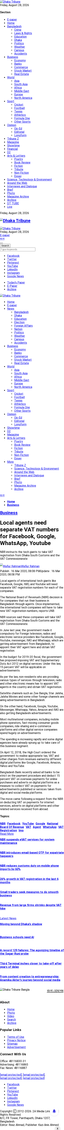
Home (11, 23)
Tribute (18, 169)
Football (19, 108)
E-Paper (12, 286)
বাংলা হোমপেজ (55, 991)
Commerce (21, 67)
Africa (18, 87)
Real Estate (21, 74)
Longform (20, 135)
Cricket (18, 104)
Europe (18, 94)
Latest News (8, 918)
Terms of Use (15, 1037)
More (10, 462)
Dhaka (18, 40)
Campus (19, 50)
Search (11, 1019)
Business (12, 57)
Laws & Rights (23, 33)
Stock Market (23, 70)
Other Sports (22, 121)
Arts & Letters (16, 155)
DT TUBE (13, 203)
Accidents (20, 53)
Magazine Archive (18, 196)
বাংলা (2, 238)
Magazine (13, 142)
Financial (12, 149)
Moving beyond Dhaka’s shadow (21, 924)
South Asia (21, 84)
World (10, 77)
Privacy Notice (16, 1040)
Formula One (22, 118)
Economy (20, 60)
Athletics (20, 115)
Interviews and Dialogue (22, 186)
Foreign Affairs (23, 325)
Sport (10, 101)
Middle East (21, 91)
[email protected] (11, 1074)
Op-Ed (18, 128)
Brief (10, 189)
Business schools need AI (17, 937)
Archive (11, 200)
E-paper (12, 19)
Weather (19, 47)
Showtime (13, 145)
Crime (17, 30)
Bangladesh (14, 26)
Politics (19, 43)
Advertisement (16, 1047)
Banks (18, 64)
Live (9, 206)
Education (20, 36)
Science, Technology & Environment (29, 179)
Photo (11, 193)
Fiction (18, 166)
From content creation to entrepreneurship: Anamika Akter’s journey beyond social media (30, 978)
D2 (9, 152)
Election (19, 322)
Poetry (18, 159)
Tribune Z (13, 138)
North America (23, 98)
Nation (18, 329)
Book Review (22, 162)
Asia (16, 81)
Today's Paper (16, 282)
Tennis (18, 111)
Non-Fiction (21, 172)
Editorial (19, 132)
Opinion (11, 125)
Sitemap (12, 1043)
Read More (7, 834)
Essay (18, 176)
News (10, 308)
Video (10, 1016)
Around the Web (17, 183)
